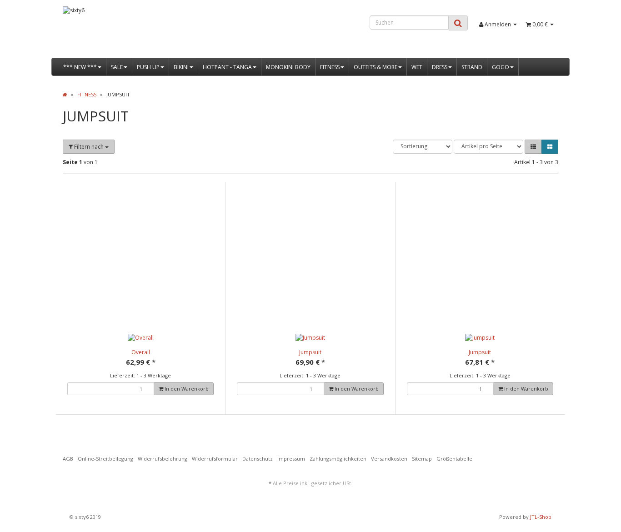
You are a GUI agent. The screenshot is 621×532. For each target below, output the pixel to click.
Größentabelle (454, 458)
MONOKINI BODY (288, 67)
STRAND (471, 67)
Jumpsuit (310, 352)
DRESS (439, 67)
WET (416, 67)
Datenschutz (257, 458)
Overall (140, 352)
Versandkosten (389, 458)
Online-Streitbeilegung (105, 458)
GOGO (500, 67)
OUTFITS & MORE (375, 67)
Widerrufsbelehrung (162, 458)
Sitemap (422, 458)
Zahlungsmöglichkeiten (338, 458)
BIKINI (181, 67)
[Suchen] (458, 23)
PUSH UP (148, 67)
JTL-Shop (540, 516)
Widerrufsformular (215, 458)
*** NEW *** (80, 67)
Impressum (291, 458)
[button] (533, 147)
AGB (68, 458)
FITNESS (330, 67)
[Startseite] (65, 94)
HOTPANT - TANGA (227, 67)
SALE (117, 67)
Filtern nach (89, 147)
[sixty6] (141, 32)
